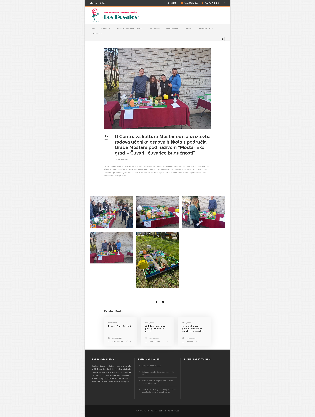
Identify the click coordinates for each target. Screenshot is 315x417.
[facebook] (224, 3)
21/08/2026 (112, 323)
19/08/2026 (149, 323)
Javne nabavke (172, 28)
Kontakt (102, 3)
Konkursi (189, 28)
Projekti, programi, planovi (129, 28)
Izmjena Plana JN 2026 (119, 326)
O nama (104, 28)
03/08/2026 (186, 323)
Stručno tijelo (206, 28)
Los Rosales (117, 338)
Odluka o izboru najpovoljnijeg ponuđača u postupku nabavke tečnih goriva (159, 390)
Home (92, 28)
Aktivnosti (93, 3)
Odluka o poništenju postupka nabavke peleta (155, 328)
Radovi (96, 34)
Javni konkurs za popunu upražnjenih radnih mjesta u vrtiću (193, 328)
